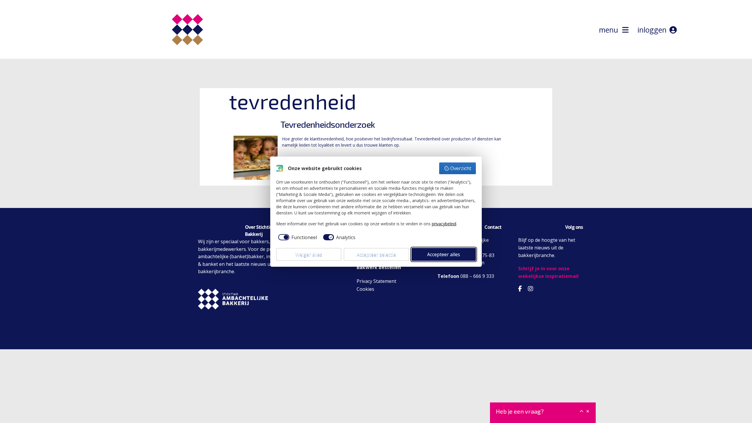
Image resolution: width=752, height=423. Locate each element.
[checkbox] (296, 237)
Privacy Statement (376, 281)
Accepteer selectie (376, 254)
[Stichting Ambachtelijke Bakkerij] (222, 55)
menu (610, 30)
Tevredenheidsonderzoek (328, 124)
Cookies (365, 289)
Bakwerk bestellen (379, 267)
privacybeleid (444, 223)
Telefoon (448, 276)
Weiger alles (308, 254)
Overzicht (460, 168)
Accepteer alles (443, 254)
